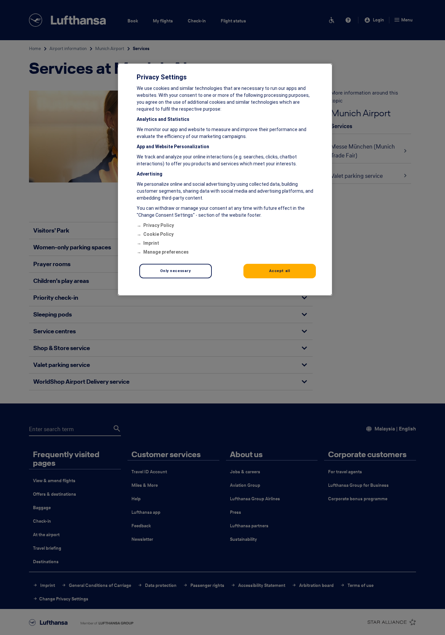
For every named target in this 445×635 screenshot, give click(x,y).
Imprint (151, 243)
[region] (225, 179)
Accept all (279, 270)
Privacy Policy (158, 225)
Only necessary (175, 270)
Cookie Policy (158, 234)
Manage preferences (166, 252)
